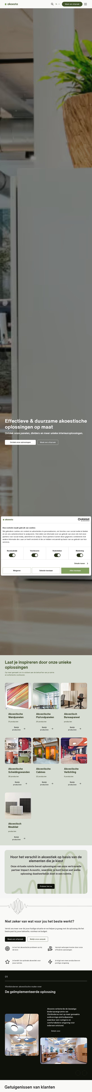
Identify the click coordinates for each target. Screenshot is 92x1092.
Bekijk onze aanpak (37, 939)
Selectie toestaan (46, 571)
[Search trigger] (52, 4)
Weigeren (17, 571)
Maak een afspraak (72, 4)
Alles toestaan (75, 571)
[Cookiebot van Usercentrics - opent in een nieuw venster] (79, 519)
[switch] (35, 555)
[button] (58, 4)
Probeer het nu (46, 886)
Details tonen (79, 563)
